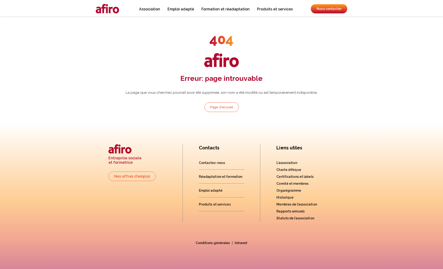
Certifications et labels (294, 176)
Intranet (241, 243)
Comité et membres (292, 183)
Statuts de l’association (295, 218)
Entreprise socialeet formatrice (124, 160)
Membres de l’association (296, 204)
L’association (286, 163)
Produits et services (275, 9)
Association (149, 9)
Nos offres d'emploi (132, 176)
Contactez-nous (212, 163)
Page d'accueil (221, 107)
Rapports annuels (290, 211)
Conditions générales (213, 243)
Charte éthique (288, 170)
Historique (284, 197)
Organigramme (288, 190)
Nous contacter (329, 9)
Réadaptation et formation (220, 176)
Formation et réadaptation (225, 9)
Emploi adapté (181, 9)
